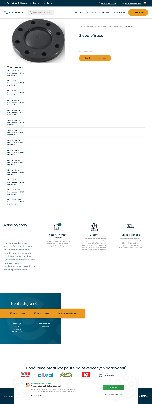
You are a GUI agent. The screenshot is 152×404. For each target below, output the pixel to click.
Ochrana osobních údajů (12, 396)
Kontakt (122, 12)
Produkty (79, 12)
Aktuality (106, 12)
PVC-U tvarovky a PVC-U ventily (108, 26)
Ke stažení (96, 12)
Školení (115, 12)
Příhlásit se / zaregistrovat (95, 58)
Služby (88, 12)
